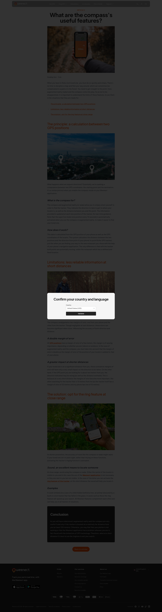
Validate (81, 314)
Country (68, 305)
